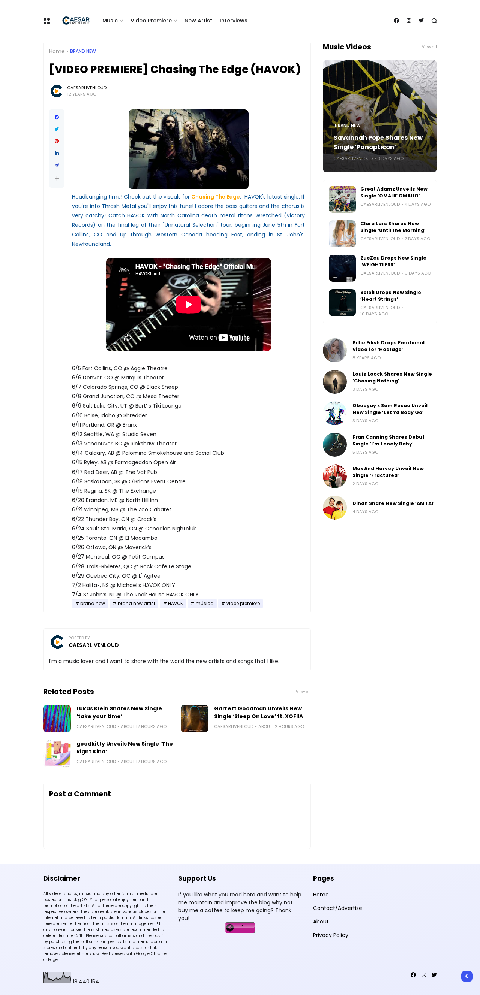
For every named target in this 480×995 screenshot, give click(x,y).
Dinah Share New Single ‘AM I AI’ (393, 503)
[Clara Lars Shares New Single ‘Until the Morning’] (342, 233)
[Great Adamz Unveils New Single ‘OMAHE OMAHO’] (342, 199)
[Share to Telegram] (57, 165)
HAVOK (175, 604)
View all (303, 692)
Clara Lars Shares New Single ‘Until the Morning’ (393, 226)
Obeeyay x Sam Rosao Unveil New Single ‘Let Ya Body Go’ (390, 408)
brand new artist (136, 604)
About (321, 921)
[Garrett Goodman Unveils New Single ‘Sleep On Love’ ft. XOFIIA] (194, 718)
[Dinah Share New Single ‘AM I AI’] (335, 508)
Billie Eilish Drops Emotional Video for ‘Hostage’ (388, 346)
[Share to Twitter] (57, 129)
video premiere (243, 604)
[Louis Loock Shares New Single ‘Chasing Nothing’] (335, 382)
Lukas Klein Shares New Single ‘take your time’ (119, 712)
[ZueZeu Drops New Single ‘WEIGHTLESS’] (342, 268)
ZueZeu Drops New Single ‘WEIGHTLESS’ (393, 261)
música (205, 604)
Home (57, 51)
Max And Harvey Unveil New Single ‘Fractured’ (388, 471)
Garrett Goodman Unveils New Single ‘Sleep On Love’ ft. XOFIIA (258, 712)
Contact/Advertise (337, 908)
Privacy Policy (330, 935)
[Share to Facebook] (57, 117)
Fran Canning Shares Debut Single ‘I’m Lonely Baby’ (388, 440)
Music (110, 20)
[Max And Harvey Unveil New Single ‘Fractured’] (335, 476)
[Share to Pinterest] (57, 141)
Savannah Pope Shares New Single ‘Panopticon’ (378, 142)
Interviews (234, 20)
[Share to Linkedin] (57, 153)
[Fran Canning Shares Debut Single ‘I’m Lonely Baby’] (335, 445)
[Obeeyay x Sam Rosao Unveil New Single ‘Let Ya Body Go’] (335, 413)
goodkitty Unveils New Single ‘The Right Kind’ (124, 747)
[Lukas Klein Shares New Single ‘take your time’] (57, 718)
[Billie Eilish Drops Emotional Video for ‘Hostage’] (335, 350)
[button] (57, 178)
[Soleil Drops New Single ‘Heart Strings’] (342, 302)
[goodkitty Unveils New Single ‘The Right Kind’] (57, 754)
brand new (83, 51)
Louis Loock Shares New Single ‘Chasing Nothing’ (392, 377)
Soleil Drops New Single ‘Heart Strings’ (390, 295)
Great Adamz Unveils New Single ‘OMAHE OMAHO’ (394, 192)
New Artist (198, 20)
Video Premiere (151, 20)
